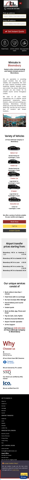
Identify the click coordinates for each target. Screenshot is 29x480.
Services (3, 406)
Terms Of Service (5, 436)
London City (4, 428)
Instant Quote (14, 230)
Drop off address (9, 20)
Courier (3, 413)
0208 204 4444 (19, 328)
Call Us (14, 226)
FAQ (2, 443)
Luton (2, 421)
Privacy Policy (4, 438)
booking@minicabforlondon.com (9, 451)
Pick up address (9, 13)
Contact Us (3, 403)
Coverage (3, 408)
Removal (3, 410)
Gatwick (3, 423)
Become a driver (5, 433)
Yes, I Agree (24, 474)
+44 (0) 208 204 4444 (13, 9)
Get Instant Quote (16, 31)
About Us (3, 401)
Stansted (3, 425)
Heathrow (3, 418)
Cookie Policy (4, 440)
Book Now (14, 222)
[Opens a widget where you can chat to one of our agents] (23, 477)
